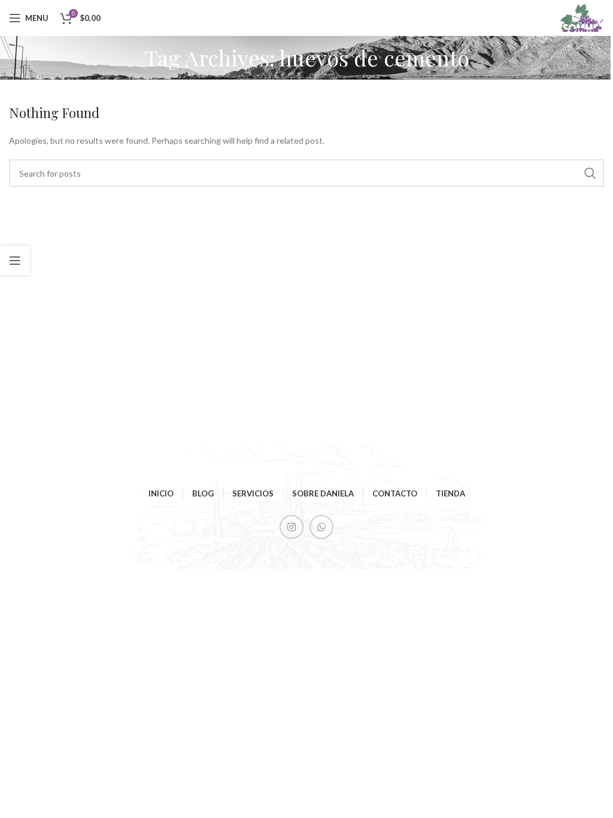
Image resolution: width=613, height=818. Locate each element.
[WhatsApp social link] (321, 527)
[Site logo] (581, 17)
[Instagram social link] (292, 527)
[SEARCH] (590, 173)
